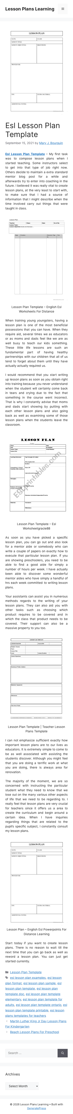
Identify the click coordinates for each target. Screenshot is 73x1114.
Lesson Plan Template (26, 972)
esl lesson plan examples (28, 977)
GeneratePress (36, 1108)
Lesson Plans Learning (29, 9)
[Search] (63, 1053)
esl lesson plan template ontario (38, 1005)
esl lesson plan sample (39, 983)
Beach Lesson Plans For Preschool (34, 1032)
